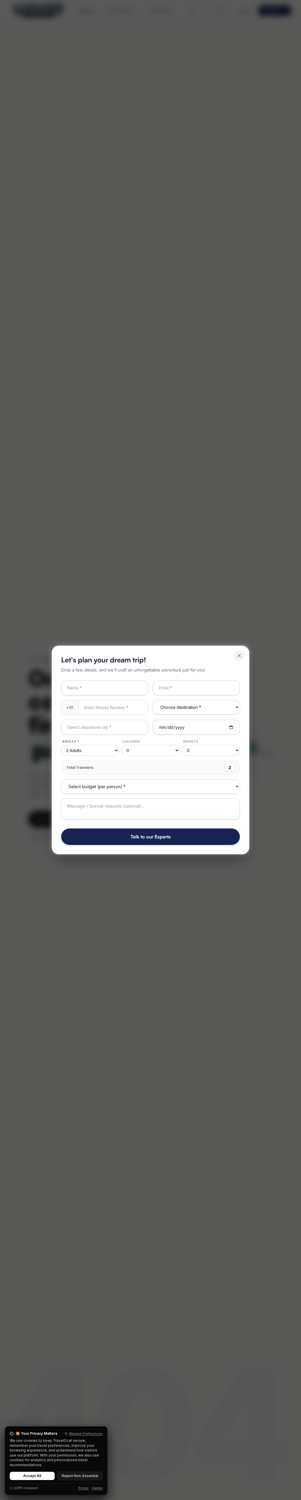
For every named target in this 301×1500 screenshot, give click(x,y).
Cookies (97, 1488)
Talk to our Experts (150, 837)
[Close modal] (239, 655)
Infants (190, 741)
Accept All (32, 1476)
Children (131, 741)
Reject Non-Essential (80, 1476)
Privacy (83, 1488)
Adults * (70, 741)
